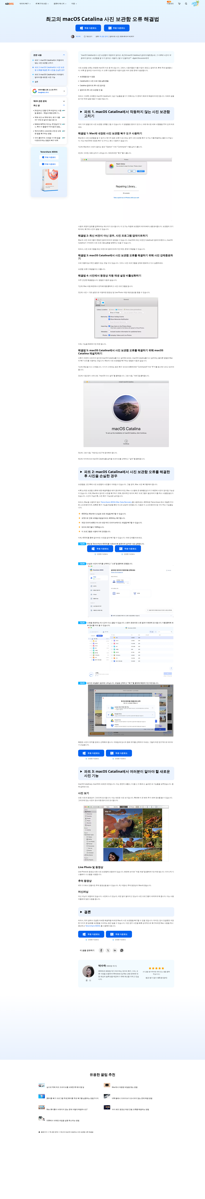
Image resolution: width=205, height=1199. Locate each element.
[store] (179, 3)
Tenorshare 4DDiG (93, 926)
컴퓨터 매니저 (59, 3)
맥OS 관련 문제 (40, 101)
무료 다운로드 (90, 28)
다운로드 (170, 3)
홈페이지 (44, 1132)
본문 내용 (37, 55)
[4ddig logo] (9, 4)
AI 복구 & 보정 (41, 3)
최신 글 (36, 105)
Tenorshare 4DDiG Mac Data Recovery (116, 502)
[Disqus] (102, 1025)
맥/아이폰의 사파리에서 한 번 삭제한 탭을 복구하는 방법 (48, 132)
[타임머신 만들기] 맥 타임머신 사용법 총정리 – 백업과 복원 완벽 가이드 (48, 111)
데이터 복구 (24, 3)
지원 (73, 3)
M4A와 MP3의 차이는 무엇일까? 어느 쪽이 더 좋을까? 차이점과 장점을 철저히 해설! (48, 125)
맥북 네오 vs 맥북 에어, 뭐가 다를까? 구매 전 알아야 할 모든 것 (47, 118)
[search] (186, 3)
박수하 (78, 36)
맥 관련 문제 (104, 36)
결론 (36, 81)
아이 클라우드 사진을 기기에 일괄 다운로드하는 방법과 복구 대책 (47, 139)
